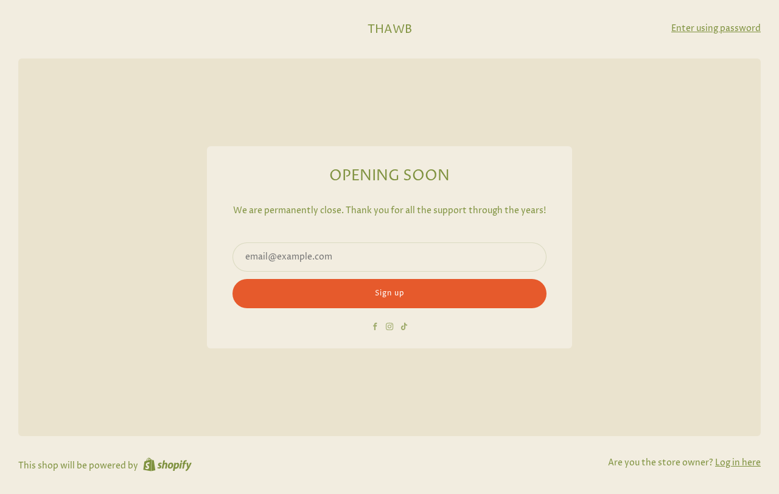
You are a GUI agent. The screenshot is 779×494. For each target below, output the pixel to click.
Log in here (738, 462)
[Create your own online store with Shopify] (167, 466)
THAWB (390, 30)
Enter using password (716, 28)
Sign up (390, 293)
